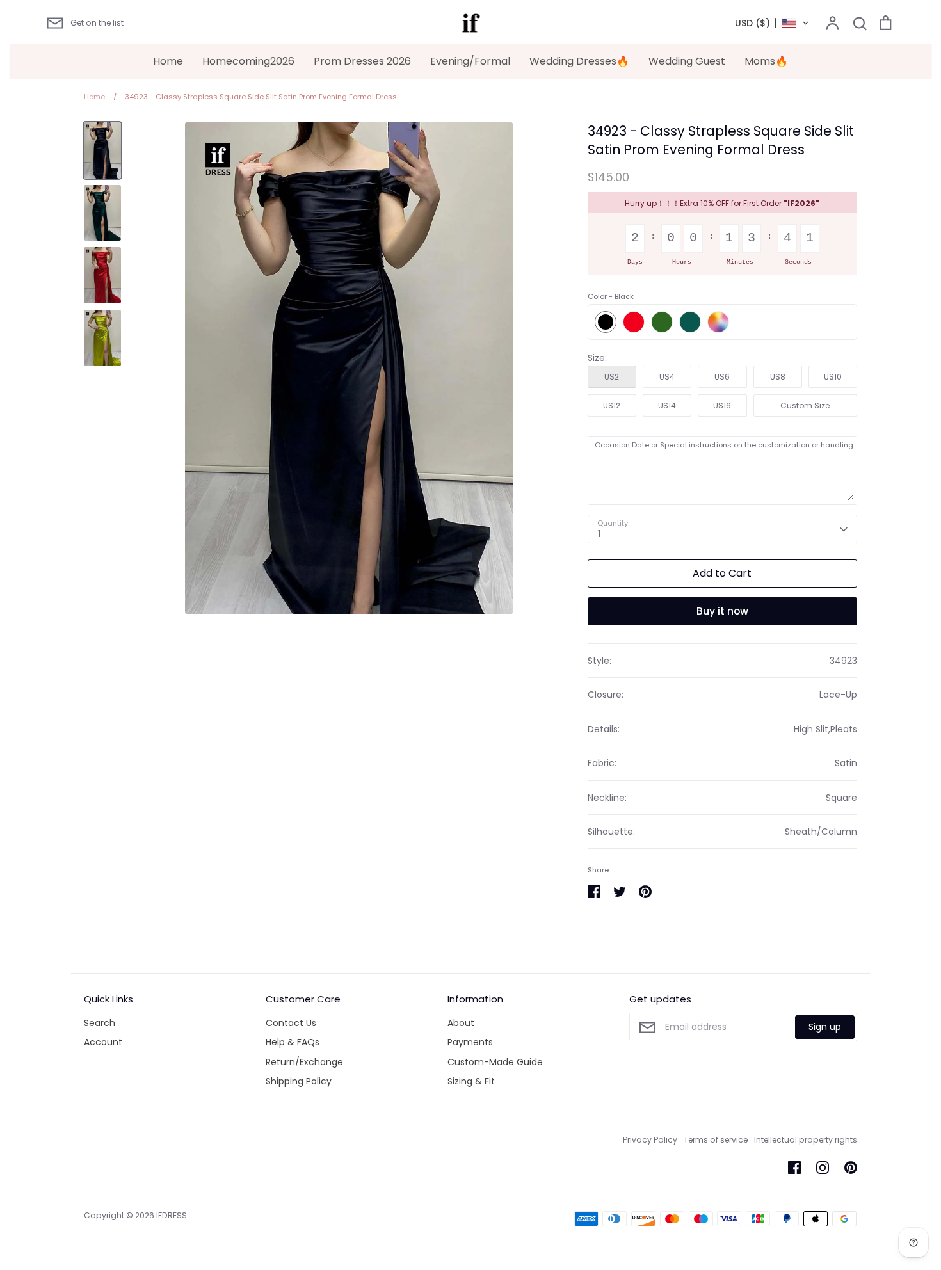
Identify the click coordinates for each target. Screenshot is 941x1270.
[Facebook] (794, 1167)
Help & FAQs (292, 1042)
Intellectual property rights (805, 1139)
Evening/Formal (470, 61)
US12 (611, 405)
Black (605, 322)
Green (662, 322)
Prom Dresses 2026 (362, 61)
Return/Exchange (304, 1062)
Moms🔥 (766, 61)
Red (634, 322)
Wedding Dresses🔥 (579, 61)
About (460, 1023)
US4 (667, 376)
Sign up (824, 1026)
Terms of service (716, 1139)
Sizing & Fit (471, 1081)
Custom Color (718, 322)
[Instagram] (822, 1167)
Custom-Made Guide (495, 1062)
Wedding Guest (686, 61)
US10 (833, 376)
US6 (722, 376)
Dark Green (690, 322)
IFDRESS (171, 1215)
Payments (470, 1042)
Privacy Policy (650, 1139)
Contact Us (291, 1023)
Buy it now (722, 611)
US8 (777, 376)
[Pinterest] (851, 1167)
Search (99, 1023)
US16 (722, 405)
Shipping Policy (299, 1081)
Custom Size (805, 405)
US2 (611, 376)
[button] (772, 23)
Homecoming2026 (248, 61)
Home (168, 61)
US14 (667, 405)
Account (103, 1042)
